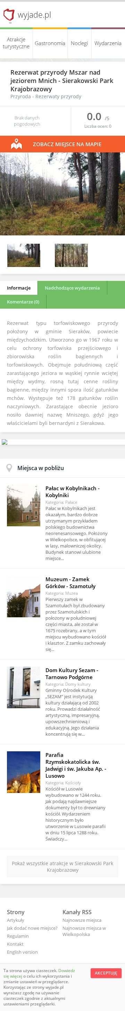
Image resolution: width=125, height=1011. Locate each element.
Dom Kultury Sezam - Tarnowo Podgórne (71, 673)
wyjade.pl (34, 14)
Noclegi (79, 43)
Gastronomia (50, 43)
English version (22, 952)
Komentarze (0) (23, 302)
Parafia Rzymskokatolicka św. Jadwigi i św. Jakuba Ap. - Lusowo (75, 765)
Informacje (19, 288)
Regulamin (18, 936)
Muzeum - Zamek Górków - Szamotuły (70, 583)
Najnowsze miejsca (81, 920)
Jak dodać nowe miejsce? (32, 928)
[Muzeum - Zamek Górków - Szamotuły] (23, 596)
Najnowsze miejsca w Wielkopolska (84, 931)
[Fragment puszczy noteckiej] (71, 265)
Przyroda (20, 96)
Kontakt (15, 944)
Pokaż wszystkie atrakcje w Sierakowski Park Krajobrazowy (62, 866)
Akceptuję (106, 973)
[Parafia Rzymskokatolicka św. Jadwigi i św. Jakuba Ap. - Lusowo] (23, 772)
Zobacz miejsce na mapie (67, 144)
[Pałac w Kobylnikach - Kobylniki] (23, 505)
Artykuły (15, 920)
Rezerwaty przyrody (58, 96)
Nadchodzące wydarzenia (72, 288)
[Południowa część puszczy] (62, 233)
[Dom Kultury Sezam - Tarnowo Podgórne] (23, 687)
